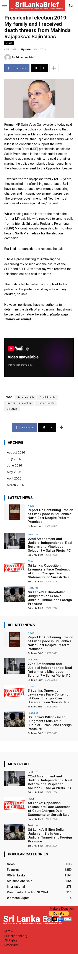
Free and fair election (19, 403)
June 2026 (14, 465)
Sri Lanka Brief (25, 57)
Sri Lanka (12, 409)
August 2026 (16, 452)
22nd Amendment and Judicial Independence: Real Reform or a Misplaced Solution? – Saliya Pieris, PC (50, 545)
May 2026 (14, 472)
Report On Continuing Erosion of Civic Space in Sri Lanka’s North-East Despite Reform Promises (50, 516)
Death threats (47, 397)
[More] (53, 68)
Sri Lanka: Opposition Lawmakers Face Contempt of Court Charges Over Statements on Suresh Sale (49, 571)
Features (33, 534)
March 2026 (15, 485)
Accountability (26, 397)
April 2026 (14, 478)
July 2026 (14, 459)
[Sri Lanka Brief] (8, 57)
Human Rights (46, 403)
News (9, 42)
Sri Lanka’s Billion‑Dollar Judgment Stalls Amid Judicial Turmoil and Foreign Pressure (50, 598)
